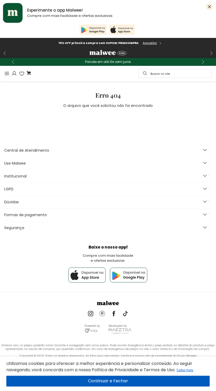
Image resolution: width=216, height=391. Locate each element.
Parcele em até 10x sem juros (108, 62)
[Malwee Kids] (107, 53)
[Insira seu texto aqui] (90, 314)
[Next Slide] (211, 53)
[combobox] (175, 73)
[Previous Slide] (4, 53)
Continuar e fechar (108, 381)
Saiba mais (184, 370)
